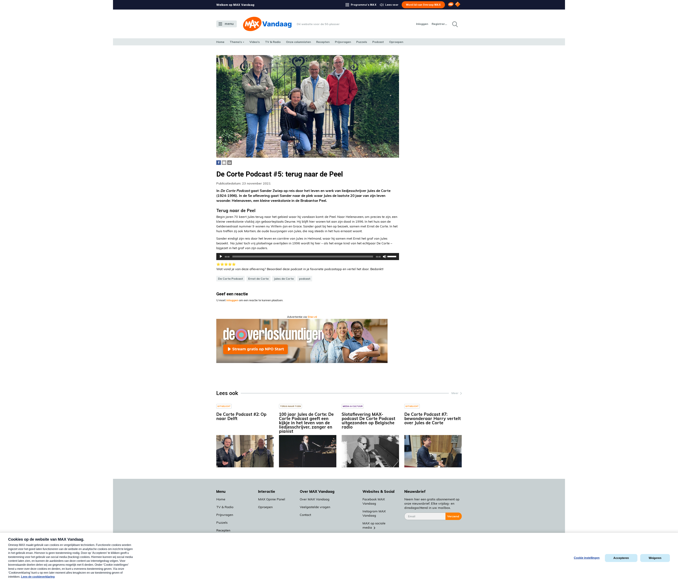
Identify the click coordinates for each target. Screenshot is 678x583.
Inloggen (422, 24)
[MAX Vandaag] (267, 24)
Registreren (440, 24)
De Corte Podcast (230, 278)
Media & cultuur (352, 406)
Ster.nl (312, 317)
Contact (305, 515)
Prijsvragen (343, 42)
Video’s (254, 42)
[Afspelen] (221, 256)
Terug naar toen (290, 406)
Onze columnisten (298, 42)
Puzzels (361, 42)
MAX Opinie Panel (271, 499)
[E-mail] (224, 162)
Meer (455, 393)
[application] (307, 256)
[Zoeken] (454, 24)
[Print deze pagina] (229, 162)
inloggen (232, 300)
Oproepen (396, 42)
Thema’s (236, 42)
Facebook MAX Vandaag (373, 501)
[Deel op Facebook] (218, 162)
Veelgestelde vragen (315, 507)
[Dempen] (384, 256)
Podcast (378, 42)
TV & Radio (273, 42)
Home (220, 42)
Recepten (323, 42)
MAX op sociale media (373, 525)
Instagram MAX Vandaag (374, 513)
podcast (304, 278)
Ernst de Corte (258, 278)
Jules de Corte (284, 278)
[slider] (392, 256)
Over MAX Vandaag (314, 499)
